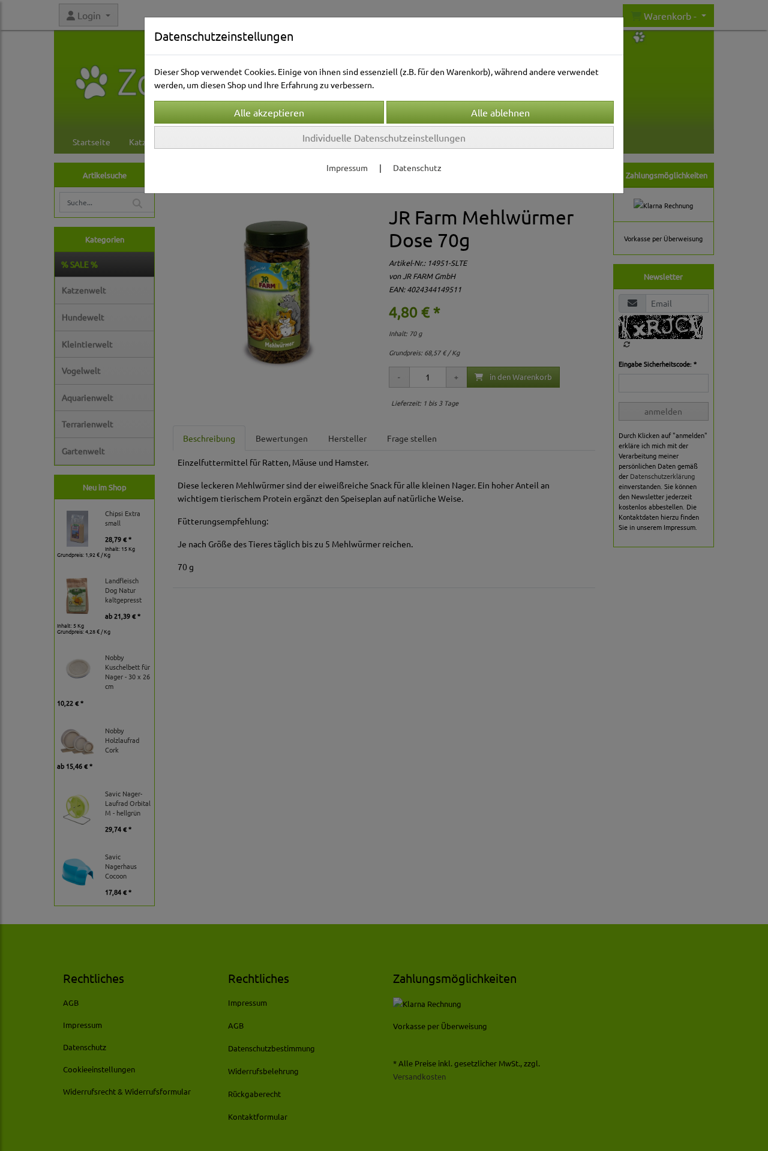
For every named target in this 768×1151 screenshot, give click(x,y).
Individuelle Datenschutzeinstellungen (384, 137)
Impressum (347, 167)
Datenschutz (417, 167)
